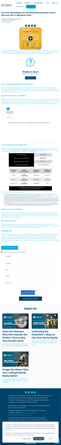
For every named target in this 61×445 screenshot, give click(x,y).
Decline (50, 438)
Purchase (19, 3)
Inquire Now (31, 6)
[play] (30, 38)
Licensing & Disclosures (29, 412)
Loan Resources (38, 3)
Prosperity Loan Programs (19, 252)
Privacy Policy (10, 430)
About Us (54, 3)
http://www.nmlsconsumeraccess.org (20, 415)
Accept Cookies (38, 438)
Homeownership (7, 252)
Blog (47, 3)
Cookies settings (26, 438)
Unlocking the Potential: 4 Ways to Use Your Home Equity (45, 334)
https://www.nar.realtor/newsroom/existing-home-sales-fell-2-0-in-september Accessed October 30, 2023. (23, 195)
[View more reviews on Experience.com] (31, 137)
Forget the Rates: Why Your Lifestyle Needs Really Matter (15, 372)
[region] (30, 124)
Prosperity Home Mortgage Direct (11, 19)
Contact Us (19, 6)
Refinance (28, 3)
